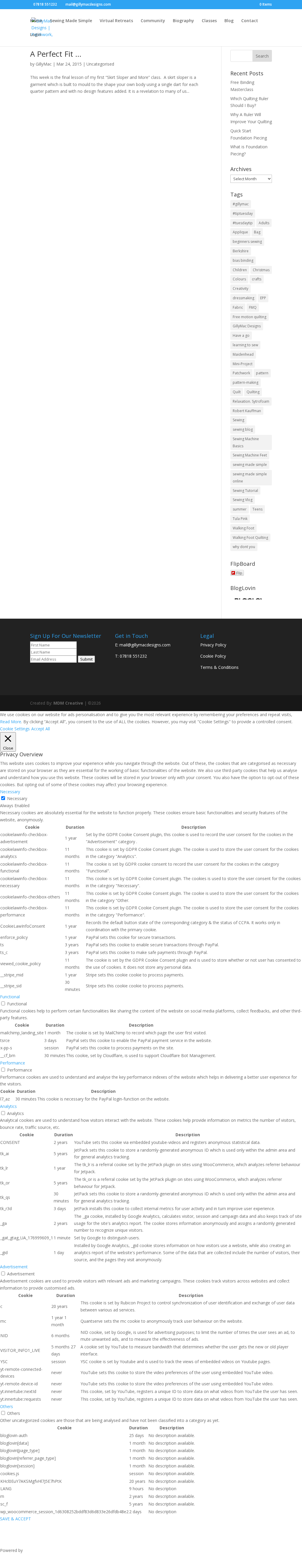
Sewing (238, 419)
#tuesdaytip (243, 222)
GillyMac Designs (247, 326)
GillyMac (44, 64)
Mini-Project (242, 363)
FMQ (253, 307)
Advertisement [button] (14, 1266)
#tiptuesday (243, 213)
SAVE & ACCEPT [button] (15, 1519)
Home (36, 21)
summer (240, 509)
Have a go (241, 335)
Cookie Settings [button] (15, 729)
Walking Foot (243, 528)
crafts (256, 279)
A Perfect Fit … (55, 53)
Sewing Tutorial (245, 490)
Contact (249, 21)
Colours (239, 279)
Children (240, 269)
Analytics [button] (8, 1106)
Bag (257, 232)
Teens (257, 509)
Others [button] (6, 1406)
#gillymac (241, 204)
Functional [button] (10, 996)
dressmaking (243, 297)
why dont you (244, 546)
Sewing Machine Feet (250, 455)
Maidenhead (243, 354)
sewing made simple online (250, 478)
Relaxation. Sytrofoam (251, 401)
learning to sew (245, 344)
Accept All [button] (40, 729)
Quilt (237, 391)
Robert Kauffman (247, 410)
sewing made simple (250, 464)
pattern (262, 373)
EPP (263, 297)
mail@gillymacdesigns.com (144, 645)
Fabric (238, 307)
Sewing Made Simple (71, 21)
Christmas (261, 269)
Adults (264, 222)
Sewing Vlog (242, 499)
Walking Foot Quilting (250, 537)
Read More (10, 721)
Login (35, 34)
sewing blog (243, 429)
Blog (229, 21)
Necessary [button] (10, 791)
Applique (240, 232)
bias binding (243, 260)
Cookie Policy (213, 656)
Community (153, 21)
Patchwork (241, 373)
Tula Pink (240, 518)
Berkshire (241, 250)
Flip (239, 572)
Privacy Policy (213, 645)
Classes (209, 21)
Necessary (17, 798)
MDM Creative (68, 703)
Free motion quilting (249, 316)
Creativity (240, 288)
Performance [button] (12, 1063)
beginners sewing (247, 241)
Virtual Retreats (116, 21)
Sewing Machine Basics (246, 442)
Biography (183, 21)
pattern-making (245, 382)
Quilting (253, 391)
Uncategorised (100, 64)
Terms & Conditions (219, 667)
